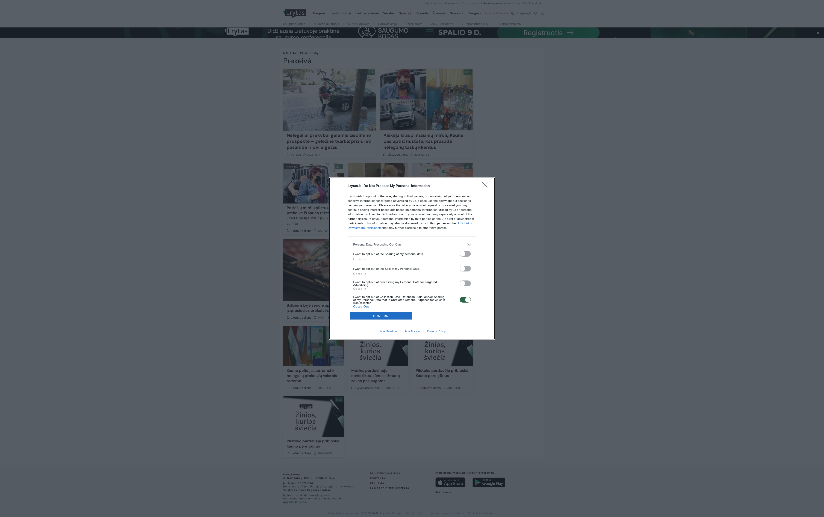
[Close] (486, 186)
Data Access (412, 331)
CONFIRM (381, 316)
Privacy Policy (436, 331)
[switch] (465, 254)
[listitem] (412, 244)
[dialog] (412, 258)
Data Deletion (388, 331)
